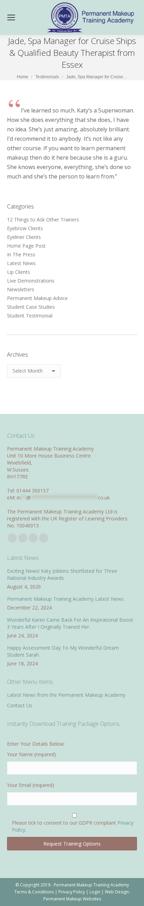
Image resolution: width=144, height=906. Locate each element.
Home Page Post (26, 245)
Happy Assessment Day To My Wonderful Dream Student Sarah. (63, 651)
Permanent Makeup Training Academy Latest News (65, 599)
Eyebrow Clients (25, 228)
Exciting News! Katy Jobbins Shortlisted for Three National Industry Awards (62, 574)
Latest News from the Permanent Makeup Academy (66, 695)
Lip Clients (18, 272)
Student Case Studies (31, 307)
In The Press (21, 254)
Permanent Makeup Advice (37, 298)
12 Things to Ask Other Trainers (43, 219)
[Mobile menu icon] (11, 17)
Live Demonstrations (31, 280)
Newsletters (20, 289)
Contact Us (19, 705)
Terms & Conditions (34, 892)
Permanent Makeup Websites (72, 899)
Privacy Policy (71, 892)
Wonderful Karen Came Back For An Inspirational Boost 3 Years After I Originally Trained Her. (70, 623)
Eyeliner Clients (24, 237)
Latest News (21, 263)
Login (94, 892)
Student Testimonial (29, 315)
